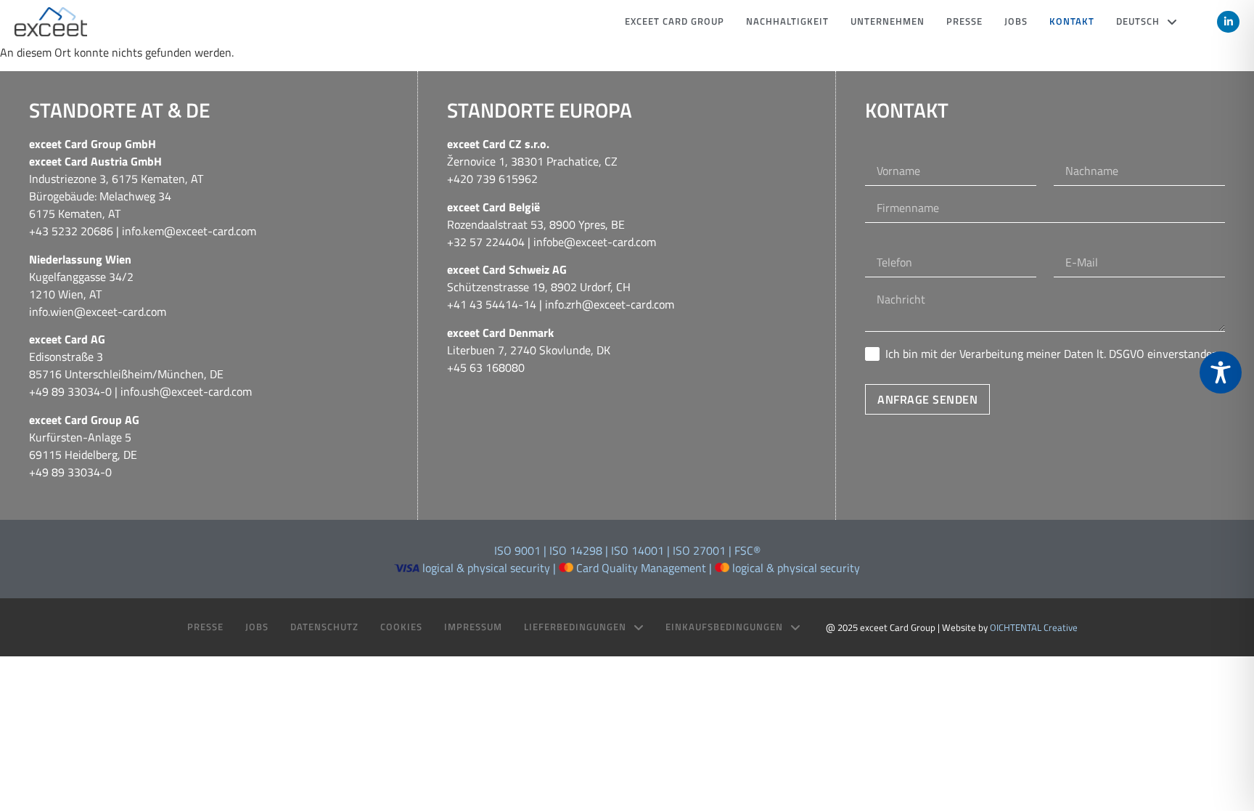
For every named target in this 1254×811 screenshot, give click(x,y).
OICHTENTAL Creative (1034, 627)
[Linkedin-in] (1228, 22)
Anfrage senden (927, 399)
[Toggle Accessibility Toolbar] (1220, 372)
